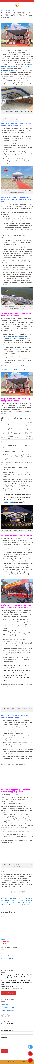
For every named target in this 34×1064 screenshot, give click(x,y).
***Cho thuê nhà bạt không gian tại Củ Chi (13, 365)
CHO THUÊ (4, 952)
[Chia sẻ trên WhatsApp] (10, 892)
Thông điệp (4, 1037)
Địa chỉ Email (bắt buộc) (7, 1030)
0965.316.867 (5, 943)
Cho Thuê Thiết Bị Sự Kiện (7, 10)
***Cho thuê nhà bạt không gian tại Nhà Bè (13, 369)
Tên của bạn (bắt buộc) (7, 1023)
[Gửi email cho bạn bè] (18, 892)
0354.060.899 (5, 941)
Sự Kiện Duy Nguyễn (7, 70)
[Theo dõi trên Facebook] (2, 1015)
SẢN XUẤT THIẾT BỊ (7, 958)
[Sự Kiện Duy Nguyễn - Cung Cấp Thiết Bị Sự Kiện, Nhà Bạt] (17, 5)
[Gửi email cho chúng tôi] (5, 1015)
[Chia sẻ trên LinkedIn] (24, 892)
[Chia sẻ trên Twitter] (15, 892)
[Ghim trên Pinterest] (21, 892)
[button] (2, 5)
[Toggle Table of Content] (16, 119)
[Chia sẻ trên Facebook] (12, 892)
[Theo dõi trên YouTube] (8, 1015)
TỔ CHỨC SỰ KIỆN (7, 955)
